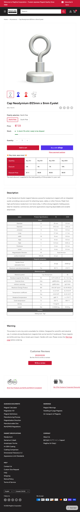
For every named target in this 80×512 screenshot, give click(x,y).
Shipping (7, 476)
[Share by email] (71, 107)
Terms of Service (10, 482)
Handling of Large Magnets (52, 411)
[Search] (63, 11)
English (7, 491)
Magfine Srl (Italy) (49, 443)
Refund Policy (9, 479)
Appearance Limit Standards (14, 456)
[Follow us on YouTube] (16, 500)
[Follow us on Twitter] (9, 500)
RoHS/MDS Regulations (12, 427)
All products (13, 19)
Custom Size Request (11, 469)
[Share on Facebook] (60, 107)
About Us (46, 437)
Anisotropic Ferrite (10, 443)
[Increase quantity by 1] (27, 140)
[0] (74, 11)
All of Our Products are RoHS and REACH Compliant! (24, 388)
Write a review (40, 363)
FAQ (5, 473)
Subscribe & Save (69, 3)
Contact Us (8, 466)
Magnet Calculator (10, 408)
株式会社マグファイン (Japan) (54, 440)
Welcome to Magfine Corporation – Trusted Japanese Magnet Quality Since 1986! (29, 3)
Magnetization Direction (12, 420)
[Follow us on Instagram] (12, 500)
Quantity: (10, 140)
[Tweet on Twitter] (68, 107)
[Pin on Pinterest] (64, 107)
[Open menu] (5, 11)
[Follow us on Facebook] (5, 500)
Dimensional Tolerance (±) (13, 453)
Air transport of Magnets (52, 414)
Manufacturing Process (12, 417)
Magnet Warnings (49, 408)
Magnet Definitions (10, 414)
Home (6, 19)
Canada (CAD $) (20, 491)
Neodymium (8, 437)
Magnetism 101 (9, 411)
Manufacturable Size (11, 423)
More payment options (57, 152)
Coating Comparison (11, 450)
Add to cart (23, 148)
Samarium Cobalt (10, 440)
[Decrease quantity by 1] (17, 140)
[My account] (71, 11)
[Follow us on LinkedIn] (20, 500)
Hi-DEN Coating (9, 446)
